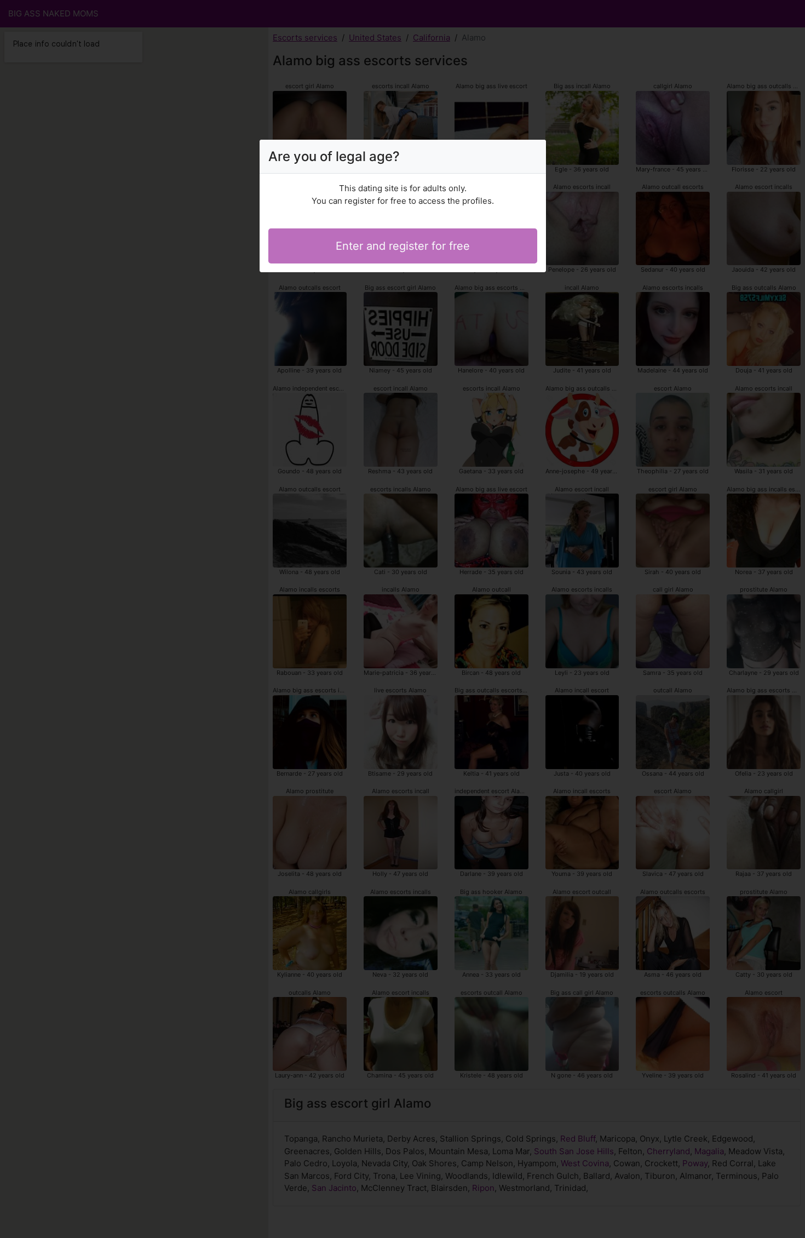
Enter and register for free (403, 246)
